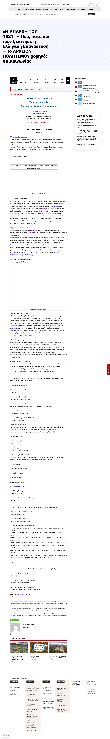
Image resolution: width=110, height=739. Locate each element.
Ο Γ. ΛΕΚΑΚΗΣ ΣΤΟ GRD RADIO (62, 706)
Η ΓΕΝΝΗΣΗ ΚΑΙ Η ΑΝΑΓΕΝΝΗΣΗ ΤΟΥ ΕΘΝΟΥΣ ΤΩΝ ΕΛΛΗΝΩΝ (32, 713)
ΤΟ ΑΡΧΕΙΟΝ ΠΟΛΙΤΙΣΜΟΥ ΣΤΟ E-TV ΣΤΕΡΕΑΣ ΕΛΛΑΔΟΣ (32, 704)
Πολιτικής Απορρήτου (91, 691)
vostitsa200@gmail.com (17, 514)
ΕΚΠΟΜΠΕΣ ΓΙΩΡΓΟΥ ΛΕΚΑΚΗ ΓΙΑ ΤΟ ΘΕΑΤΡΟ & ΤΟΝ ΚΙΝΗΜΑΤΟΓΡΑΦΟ (32, 729)
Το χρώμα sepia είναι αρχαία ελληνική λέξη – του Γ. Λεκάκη (87, 126)
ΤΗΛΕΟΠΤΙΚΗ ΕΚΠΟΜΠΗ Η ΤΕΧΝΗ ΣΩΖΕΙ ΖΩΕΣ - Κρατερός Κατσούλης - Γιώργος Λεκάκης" (32, 718)
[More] (68, 80)
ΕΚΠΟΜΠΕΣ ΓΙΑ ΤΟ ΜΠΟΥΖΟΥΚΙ (61, 692)
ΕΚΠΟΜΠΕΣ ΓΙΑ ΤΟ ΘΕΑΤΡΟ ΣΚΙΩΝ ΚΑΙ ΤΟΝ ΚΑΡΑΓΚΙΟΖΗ (62, 710)
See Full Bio (26, 627)
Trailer (12, 385)
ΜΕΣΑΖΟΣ (13, 583)
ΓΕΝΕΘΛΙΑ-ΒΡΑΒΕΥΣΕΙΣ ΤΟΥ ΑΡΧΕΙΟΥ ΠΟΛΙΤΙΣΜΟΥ (49, 697)
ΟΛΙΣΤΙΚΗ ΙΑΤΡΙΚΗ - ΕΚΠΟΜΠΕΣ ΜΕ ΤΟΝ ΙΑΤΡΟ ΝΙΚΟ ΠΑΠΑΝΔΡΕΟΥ (61, 701)
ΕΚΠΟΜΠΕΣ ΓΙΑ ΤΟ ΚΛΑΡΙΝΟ (61, 696)
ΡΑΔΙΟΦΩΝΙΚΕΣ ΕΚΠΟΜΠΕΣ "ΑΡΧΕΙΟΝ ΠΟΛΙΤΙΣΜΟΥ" (62, 688)
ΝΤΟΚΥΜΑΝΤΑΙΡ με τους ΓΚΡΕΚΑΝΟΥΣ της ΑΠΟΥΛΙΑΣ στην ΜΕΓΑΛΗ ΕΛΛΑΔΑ (32, 724)
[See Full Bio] (31, 628)
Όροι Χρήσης (89, 687)
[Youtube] (95, 684)
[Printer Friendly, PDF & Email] (14, 620)
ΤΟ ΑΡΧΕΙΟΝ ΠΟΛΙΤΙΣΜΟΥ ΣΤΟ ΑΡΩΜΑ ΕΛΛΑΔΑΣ (32, 691)
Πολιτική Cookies (90, 689)
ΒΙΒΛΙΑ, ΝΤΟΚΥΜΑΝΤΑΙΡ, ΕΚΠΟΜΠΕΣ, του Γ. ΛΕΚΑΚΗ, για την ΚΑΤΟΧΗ (49, 708)
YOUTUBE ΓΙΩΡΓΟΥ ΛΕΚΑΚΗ (30, 695)
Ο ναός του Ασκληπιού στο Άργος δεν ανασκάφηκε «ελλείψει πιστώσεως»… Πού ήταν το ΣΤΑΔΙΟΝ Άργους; (87, 121)
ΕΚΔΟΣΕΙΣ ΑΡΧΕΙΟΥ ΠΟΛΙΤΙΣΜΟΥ (47, 691)
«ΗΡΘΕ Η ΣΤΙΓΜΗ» (25, 378)
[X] (92, 684)
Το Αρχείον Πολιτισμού (91, 693)
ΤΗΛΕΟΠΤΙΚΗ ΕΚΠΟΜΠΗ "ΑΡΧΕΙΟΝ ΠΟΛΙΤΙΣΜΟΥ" (31, 708)
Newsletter (108, 369)
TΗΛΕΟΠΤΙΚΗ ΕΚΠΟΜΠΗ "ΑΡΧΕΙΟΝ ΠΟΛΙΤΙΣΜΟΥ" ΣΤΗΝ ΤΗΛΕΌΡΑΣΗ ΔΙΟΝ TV (32, 699)
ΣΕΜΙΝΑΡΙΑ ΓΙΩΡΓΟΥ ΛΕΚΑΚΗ (47, 694)
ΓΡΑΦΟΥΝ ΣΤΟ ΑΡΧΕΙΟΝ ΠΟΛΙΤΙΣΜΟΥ (48, 704)
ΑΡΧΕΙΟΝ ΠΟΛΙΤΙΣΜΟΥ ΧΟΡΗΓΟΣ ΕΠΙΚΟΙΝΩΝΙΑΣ (48, 700)
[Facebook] (87, 684)
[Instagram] (90, 684)
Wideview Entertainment (41, 734)
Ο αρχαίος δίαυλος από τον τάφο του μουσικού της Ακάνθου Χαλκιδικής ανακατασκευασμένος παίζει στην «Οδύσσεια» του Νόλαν (87, 139)
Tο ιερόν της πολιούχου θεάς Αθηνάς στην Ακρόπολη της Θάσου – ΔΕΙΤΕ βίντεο (87, 132)
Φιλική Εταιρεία (43, 201)
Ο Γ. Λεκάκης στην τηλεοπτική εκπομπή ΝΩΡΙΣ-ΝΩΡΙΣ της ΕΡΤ (32, 687)
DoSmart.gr (28, 734)
